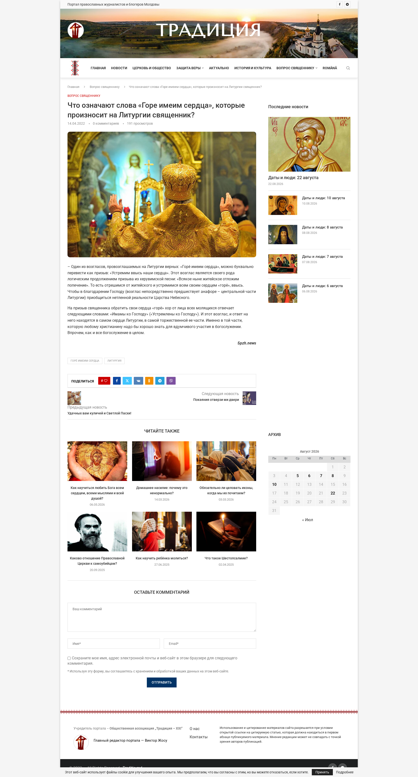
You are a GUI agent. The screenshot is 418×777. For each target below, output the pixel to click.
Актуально (219, 68)
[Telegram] (347, 4)
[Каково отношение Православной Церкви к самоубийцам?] (97, 531)
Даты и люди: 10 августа (323, 198)
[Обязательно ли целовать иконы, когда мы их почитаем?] (226, 461)
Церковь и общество (152, 68)
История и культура (252, 68)
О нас (195, 728)
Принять (322, 772)
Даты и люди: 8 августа (322, 227)
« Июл (307, 520)
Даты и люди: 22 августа (293, 177)
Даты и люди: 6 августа (322, 286)
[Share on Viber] (171, 381)
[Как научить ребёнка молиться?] (162, 531)
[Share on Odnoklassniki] (149, 381)
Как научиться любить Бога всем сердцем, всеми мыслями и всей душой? (97, 493)
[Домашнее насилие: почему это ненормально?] (162, 461)
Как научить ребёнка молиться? (162, 558)
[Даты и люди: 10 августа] (282, 205)
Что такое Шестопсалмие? (226, 558)
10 (274, 484)
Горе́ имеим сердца (85, 360)
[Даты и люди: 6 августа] (282, 293)
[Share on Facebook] (117, 381)
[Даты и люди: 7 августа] (282, 264)
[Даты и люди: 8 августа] (282, 234)
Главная (98, 68)
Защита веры (188, 68)
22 (333, 493)
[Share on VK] (138, 381)
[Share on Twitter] (127, 381)
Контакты (199, 737)
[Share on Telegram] (159, 381)
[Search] (348, 68)
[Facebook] (339, 4)
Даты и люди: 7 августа (322, 256)
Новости (119, 68)
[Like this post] (105, 381)
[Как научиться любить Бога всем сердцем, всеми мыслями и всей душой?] (97, 461)
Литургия (114, 360)
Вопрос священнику (295, 68)
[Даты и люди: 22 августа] (309, 144)
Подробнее (344, 772)
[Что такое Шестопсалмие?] (226, 531)
